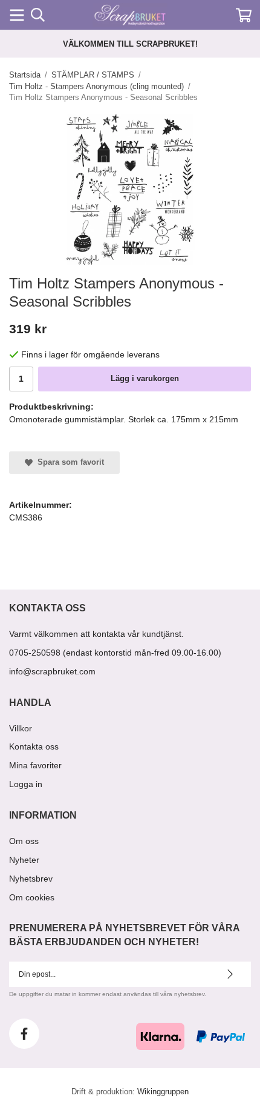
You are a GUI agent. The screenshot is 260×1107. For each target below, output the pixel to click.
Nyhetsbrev (31, 878)
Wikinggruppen (163, 1091)
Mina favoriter (35, 765)
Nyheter (24, 860)
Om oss (24, 841)
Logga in (25, 784)
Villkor (20, 728)
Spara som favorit (68, 462)
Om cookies (31, 897)
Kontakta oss (34, 746)
